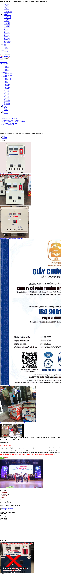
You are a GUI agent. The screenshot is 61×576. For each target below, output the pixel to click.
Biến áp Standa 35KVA (7, 33)
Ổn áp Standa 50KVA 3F (7, 19)
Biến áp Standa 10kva (6, 30)
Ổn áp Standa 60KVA (6, 20)
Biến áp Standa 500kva (7, 40)
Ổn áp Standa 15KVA (6, 6)
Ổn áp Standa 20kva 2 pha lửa (8, 74)
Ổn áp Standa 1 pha (4, 3)
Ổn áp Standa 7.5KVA (7, 4)
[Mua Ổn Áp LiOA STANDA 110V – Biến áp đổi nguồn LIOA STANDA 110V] (15, 205)
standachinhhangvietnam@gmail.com (7, 508)
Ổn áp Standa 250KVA (7, 24)
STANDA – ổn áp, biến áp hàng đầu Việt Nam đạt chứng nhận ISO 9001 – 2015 (12, 120)
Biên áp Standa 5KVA (7, 29)
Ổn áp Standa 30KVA (6, 8)
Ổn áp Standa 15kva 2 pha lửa (8, 12)
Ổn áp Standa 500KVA (7, 27)
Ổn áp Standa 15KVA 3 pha (7, 77)
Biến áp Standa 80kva (6, 35)
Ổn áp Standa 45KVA (6, 80)
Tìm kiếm (2, 59)
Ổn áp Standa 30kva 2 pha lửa (8, 13)
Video (3, 49)
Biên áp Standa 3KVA (7, 28)
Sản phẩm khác (4, 44)
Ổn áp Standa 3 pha (4, 14)
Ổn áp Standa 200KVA (7, 23)
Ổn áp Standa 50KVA (6, 9)
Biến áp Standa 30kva (6, 32)
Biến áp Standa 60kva (6, 34)
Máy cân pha (3, 43)
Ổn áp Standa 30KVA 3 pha (7, 18)
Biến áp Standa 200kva (7, 37)
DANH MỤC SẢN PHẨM (4, 63)
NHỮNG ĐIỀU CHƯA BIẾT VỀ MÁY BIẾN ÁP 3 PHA (10, 123)
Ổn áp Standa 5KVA (6, 65)
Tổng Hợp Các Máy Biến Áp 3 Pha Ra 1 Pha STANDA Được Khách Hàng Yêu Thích (13, 119)
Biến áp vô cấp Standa (7, 42)
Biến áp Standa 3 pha (5, 136)
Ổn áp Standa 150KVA (7, 22)
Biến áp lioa (5, 45)
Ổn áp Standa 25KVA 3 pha (7, 17)
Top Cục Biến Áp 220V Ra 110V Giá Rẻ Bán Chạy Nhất (9, 118)
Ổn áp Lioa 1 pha (6, 48)
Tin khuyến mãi (6, 51)
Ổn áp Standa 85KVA (6, 71)
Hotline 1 (3, 62)
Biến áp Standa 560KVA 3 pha (8, 41)
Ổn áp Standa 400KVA (7, 26)
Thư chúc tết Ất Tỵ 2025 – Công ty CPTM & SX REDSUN (10, 122)
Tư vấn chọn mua (6, 52)
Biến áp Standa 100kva (7, 36)
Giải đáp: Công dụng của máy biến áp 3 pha (8, 124)
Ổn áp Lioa (5, 47)
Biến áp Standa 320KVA (7, 39)
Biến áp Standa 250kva (7, 38)
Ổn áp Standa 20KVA (6, 68)
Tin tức (3, 50)
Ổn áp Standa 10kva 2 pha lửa (8, 11)
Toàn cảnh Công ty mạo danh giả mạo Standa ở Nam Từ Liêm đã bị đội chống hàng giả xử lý (14, 121)
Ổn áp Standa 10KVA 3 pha (7, 15)
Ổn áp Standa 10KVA (6, 5)
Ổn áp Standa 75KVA (6, 21)
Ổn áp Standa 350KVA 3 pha (7, 25)
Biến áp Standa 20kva (6, 31)
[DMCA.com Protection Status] (2, 573)
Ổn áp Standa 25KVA (6, 7)
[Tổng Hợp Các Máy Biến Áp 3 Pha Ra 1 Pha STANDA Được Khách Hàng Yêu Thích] (14, 237)
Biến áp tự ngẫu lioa (6, 46)
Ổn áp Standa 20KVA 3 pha (7, 16)
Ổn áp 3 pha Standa (4, 495)
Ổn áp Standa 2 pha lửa (5, 10)
